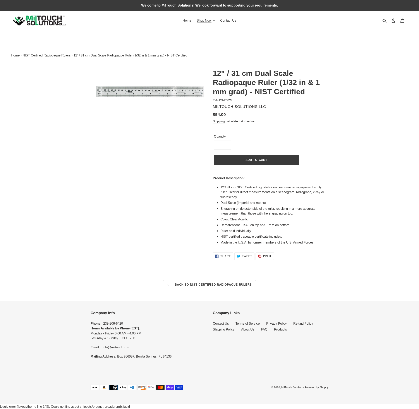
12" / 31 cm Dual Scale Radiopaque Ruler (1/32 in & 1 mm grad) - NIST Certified (130, 55)
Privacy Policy (276, 323)
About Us (247, 329)
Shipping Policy (224, 329)
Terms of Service (247, 323)
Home (15, 55)
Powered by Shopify (316, 387)
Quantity (220, 136)
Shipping (219, 121)
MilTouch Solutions (292, 387)
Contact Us (221, 323)
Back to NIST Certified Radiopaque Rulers (213, 284)
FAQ (264, 329)
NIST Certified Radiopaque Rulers (46, 55)
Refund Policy (303, 323)
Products (280, 329)
